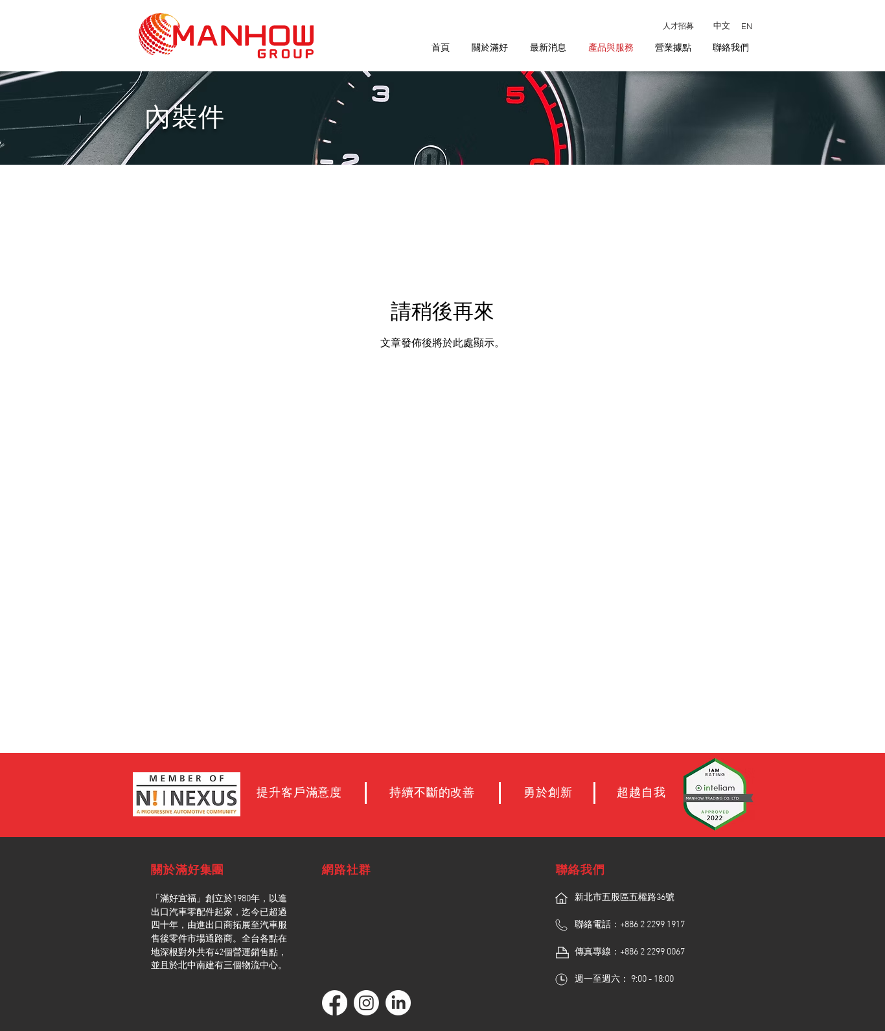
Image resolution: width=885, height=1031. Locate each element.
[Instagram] (366, 1002)
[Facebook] (334, 1002)
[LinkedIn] (398, 1002)
